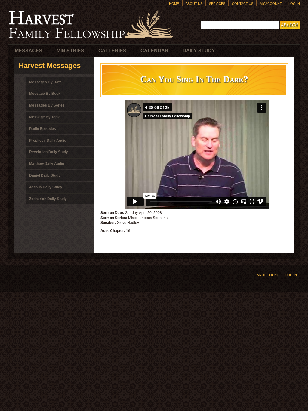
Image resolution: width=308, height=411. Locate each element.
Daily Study (199, 50)
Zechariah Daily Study (48, 199)
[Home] (91, 39)
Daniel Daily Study (44, 175)
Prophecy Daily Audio (47, 140)
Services (217, 3)
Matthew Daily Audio (46, 164)
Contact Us (242, 3)
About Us (194, 3)
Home (174, 3)
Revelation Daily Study (48, 152)
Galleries (112, 50)
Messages (28, 50)
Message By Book (44, 93)
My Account (271, 3)
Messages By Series (47, 105)
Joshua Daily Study (45, 187)
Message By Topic (44, 117)
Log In (294, 3)
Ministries (70, 50)
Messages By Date (45, 82)
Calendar (154, 50)
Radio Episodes (42, 129)
